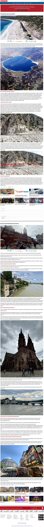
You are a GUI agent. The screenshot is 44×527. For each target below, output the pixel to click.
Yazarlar (27, 517)
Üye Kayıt (31, 516)
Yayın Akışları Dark (9, 516)
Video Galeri (27, 516)
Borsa (1, 511)
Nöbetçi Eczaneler (9, 517)
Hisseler (26, 511)
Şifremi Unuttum (32, 517)
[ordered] (11, 218)
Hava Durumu (17, 511)
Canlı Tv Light (2, 517)
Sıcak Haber (27, 519)
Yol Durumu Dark (2, 516)
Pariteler (30, 511)
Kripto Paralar (41, 511)
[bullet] (12, 218)
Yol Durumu (35, 511)
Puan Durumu (22, 511)
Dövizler (21, 516)
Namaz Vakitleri (6, 511)
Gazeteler (11, 511)
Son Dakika (8, 518)
